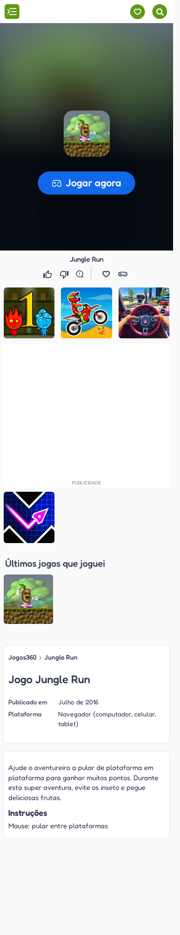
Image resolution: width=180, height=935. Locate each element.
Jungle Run (61, 657)
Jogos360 (22, 657)
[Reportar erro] (81, 274)
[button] (106, 274)
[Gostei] (48, 274)
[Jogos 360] (59, 12)
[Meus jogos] (137, 11)
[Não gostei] (65, 274)
